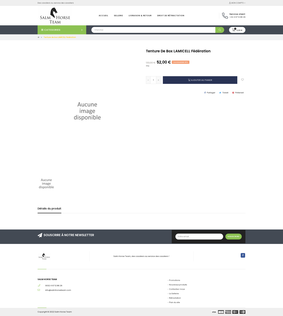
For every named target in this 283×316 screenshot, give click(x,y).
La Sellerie (174, 293)
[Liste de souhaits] (242, 80)
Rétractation (175, 298)
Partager (211, 92)
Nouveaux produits (178, 284)
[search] (219, 30)
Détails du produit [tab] (49, 208)
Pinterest (239, 92)
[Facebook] (243, 255)
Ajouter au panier (201, 80)
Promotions (174, 280)
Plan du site (174, 302)
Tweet (225, 92)
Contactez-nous (177, 289)
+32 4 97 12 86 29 (237, 17)
